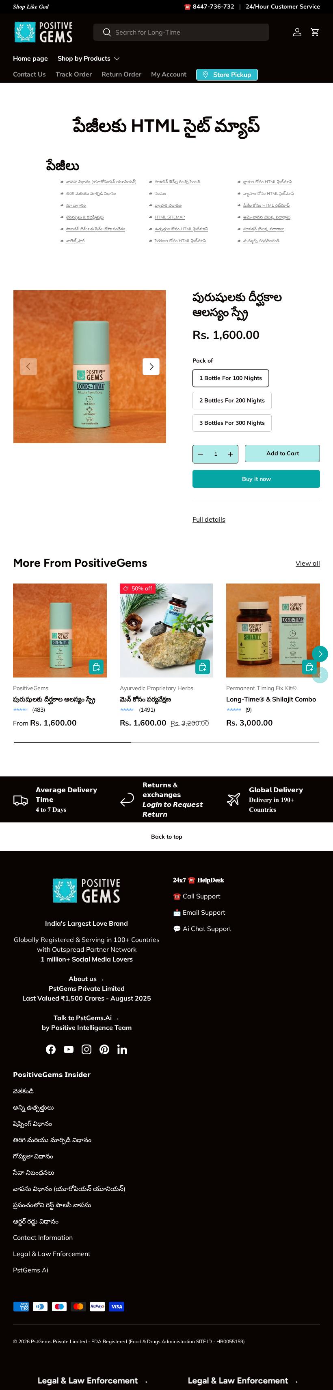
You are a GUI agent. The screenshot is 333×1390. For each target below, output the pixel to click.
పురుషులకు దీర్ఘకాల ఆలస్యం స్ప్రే (54, 699)
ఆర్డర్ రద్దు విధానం (35, 1221)
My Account (168, 74)
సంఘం (160, 193)
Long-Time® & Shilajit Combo (271, 699)
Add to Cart (282, 453)
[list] (89, 366)
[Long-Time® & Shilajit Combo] (273, 631)
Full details (208, 519)
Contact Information (43, 1237)
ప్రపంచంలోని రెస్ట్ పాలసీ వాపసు (52, 1205)
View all (308, 563)
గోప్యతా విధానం (33, 1156)
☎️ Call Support (197, 896)
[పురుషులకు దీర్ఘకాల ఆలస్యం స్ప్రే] (60, 631)
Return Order (121, 74)
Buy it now (256, 479)
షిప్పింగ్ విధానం (32, 1123)
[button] (315, 32)
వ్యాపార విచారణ (168, 205)
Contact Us (29, 74)
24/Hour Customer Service (283, 6)
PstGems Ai (30, 1270)
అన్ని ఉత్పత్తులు (33, 1107)
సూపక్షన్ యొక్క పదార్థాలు (263, 229)
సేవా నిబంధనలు (33, 1172)
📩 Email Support (199, 912)
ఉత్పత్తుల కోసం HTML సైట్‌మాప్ (181, 229)
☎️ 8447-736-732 (209, 6)
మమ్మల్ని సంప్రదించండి (261, 240)
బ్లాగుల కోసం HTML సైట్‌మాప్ (267, 181)
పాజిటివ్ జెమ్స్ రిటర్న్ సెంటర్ (177, 181)
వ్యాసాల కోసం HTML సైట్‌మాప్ (268, 193)
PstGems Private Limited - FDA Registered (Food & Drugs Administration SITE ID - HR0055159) (138, 1341)
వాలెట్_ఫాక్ (75, 240)
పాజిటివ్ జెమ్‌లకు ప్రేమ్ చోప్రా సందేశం (95, 229)
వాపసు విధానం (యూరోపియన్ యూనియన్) (101, 181)
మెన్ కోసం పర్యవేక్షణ (145, 699)
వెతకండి (23, 1091)
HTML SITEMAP (170, 217)
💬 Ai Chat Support (202, 928)
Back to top (166, 836)
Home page (30, 58)
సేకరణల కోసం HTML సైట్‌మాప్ (180, 240)
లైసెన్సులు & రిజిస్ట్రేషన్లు (85, 217)
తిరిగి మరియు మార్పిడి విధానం (91, 193)
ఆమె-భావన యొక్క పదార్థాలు (266, 217)
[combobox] (180, 32)
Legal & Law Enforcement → (113, 1380)
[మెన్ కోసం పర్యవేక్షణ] (167, 631)
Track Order (74, 74)
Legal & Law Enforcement (52, 1254)
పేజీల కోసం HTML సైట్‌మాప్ (266, 205)
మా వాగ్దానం (76, 205)
